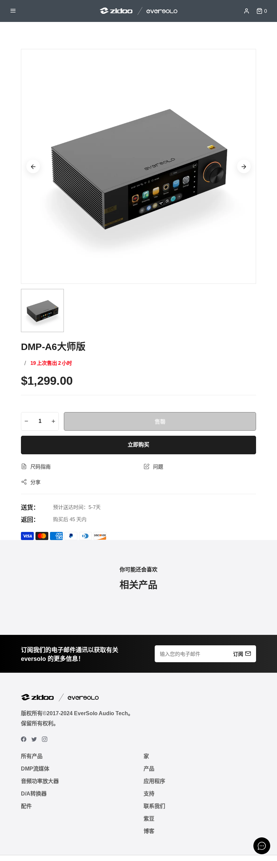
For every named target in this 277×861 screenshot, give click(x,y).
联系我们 (154, 806)
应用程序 (154, 781)
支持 (149, 794)
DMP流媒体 (35, 769)
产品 (149, 769)
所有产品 (32, 756)
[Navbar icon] (13, 11)
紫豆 (149, 819)
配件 (26, 806)
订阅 (238, 653)
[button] (244, 166)
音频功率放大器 (40, 781)
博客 (149, 831)
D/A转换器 (34, 794)
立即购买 (138, 445)
